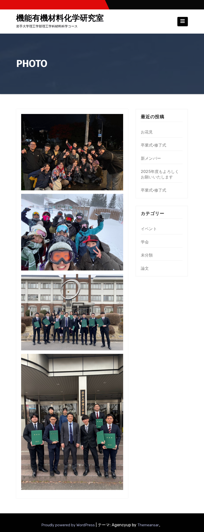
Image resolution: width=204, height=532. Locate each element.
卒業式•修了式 (153, 145)
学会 (145, 242)
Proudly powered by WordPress (68, 525)
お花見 (147, 132)
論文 (145, 268)
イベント (149, 228)
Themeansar (148, 525)
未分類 (147, 255)
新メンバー (151, 158)
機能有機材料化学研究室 (60, 18)
